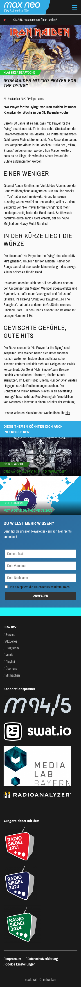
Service (10, 634)
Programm (12, 648)
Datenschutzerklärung (42, 959)
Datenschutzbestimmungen (52, 587)
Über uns (11, 668)
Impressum (13, 959)
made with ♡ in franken (40, 980)
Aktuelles (11, 641)
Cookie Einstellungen (20, 964)
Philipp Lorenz (36, 99)
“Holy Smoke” (43, 369)
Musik (9, 655)
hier (67, 413)
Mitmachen (12, 675)
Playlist (10, 662)
